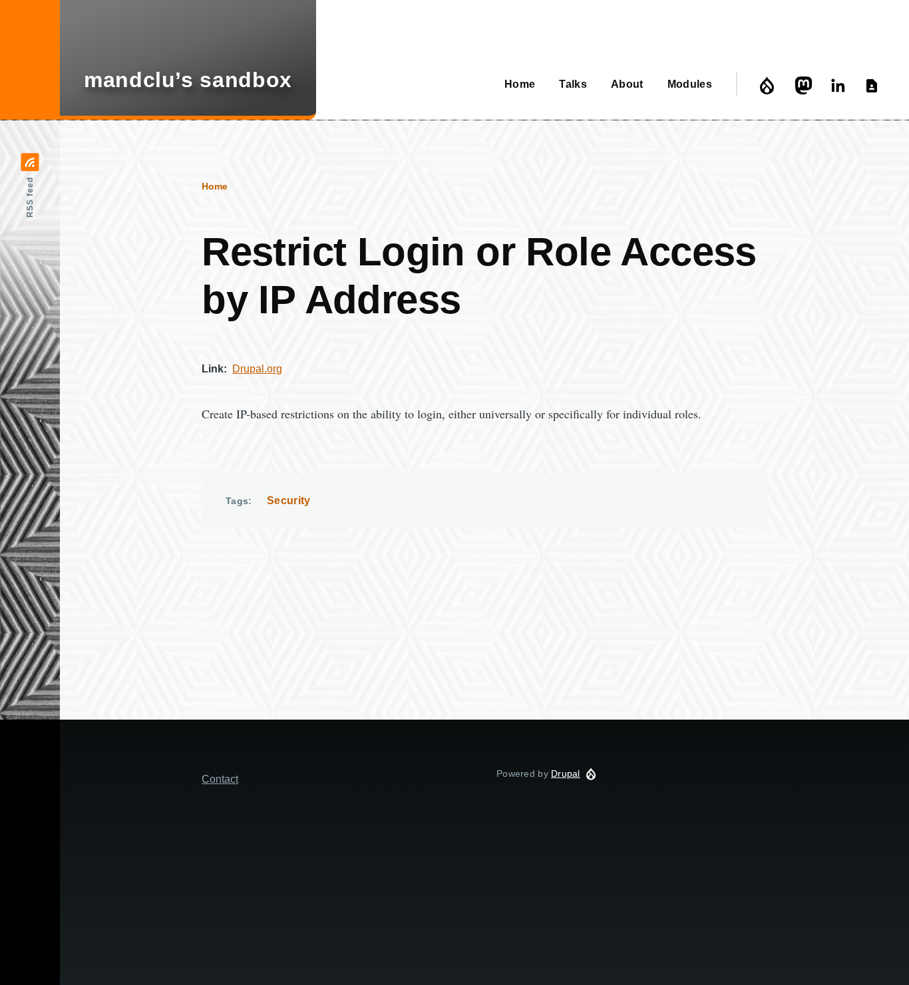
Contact (874, 85)
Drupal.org (257, 368)
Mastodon (805, 85)
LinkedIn (839, 85)
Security (289, 500)
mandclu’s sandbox (188, 80)
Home (215, 186)
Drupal (770, 85)
